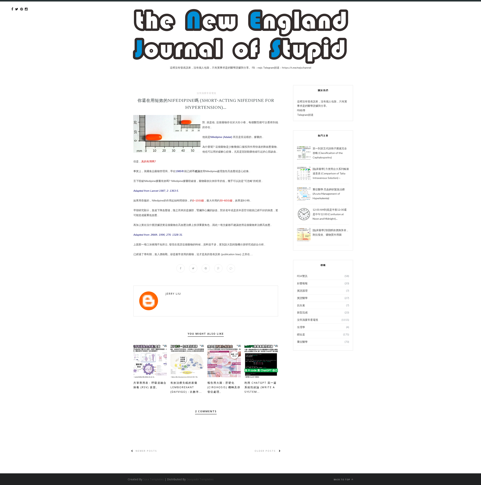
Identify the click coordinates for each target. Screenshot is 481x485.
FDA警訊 (302, 276)
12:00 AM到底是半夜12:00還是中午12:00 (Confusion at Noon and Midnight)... (330, 214)
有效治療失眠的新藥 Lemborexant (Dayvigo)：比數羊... (186, 387)
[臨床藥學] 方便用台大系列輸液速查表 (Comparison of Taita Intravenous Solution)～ (331, 173)
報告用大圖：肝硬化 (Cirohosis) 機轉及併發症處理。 (223, 387)
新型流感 (302, 312)
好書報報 (302, 283)
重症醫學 (302, 341)
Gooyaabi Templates (200, 479)
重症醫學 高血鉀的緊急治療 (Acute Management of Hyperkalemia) (329, 194)
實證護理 (302, 290)
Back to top (342, 479)
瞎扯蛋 (301, 334)
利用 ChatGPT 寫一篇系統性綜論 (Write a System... (260, 387)
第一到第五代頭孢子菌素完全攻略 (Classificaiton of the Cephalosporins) (330, 153)
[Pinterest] (21, 9)
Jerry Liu (173, 293)
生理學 (301, 327)
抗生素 (301, 305)
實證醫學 (302, 298)
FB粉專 (301, 110)
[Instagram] (26, 9)
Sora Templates (153, 479)
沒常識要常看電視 (206, 93)
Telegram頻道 (305, 114)
